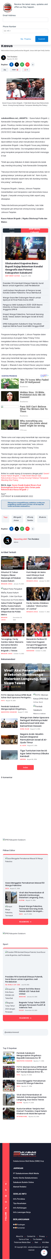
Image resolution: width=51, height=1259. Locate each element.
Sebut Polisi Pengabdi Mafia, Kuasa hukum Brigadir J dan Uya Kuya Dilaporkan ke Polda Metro (12, 609)
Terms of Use (24, 1239)
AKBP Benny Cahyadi (34, 230)
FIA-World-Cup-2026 (12, 985)
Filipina (7, 687)
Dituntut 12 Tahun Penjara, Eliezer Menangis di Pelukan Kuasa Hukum (11, 576)
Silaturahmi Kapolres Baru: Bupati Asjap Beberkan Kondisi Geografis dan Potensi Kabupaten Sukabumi (24, 268)
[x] (17, 64)
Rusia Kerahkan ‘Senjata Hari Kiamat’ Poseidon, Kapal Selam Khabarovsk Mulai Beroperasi (32, 1111)
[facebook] (11, 64)
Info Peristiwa (19, 1199)
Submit (41, 39)
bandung (22, 997)
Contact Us (31, 1236)
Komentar (21, 1228)
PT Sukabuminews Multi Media (26, 1173)
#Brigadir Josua (17, 518)
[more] (33, 64)
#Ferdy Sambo (30, 518)
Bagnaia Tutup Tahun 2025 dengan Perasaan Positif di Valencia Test (32, 1005)
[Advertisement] (26, 1135)
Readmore (24, 922)
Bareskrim (30, 651)
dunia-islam (24, 729)
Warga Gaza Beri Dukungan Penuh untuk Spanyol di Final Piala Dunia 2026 (22, 298)
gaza (7, 888)
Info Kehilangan (20, 1208)
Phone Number (9, 26)
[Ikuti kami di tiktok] (6, 1208)
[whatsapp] (22, 64)
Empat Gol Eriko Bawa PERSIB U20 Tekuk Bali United (29, 991)
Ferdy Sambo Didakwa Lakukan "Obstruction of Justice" (37, 606)
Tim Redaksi (37, 1239)
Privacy (42, 1236)
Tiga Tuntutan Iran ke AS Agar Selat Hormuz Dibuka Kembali (34, 753)
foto (3, 700)
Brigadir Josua (6, 584)
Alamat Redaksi (19, 1187)
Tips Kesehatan (19, 1203)
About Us (19, 1236)
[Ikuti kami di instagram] (6, 1196)
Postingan (21, 1225)
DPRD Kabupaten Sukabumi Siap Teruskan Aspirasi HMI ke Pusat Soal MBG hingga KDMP (23, 325)
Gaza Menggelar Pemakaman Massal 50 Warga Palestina (24, 884)
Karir (36, 1242)
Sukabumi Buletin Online (23, 1182)
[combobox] (7, 31)
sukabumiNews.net (34, 1247)
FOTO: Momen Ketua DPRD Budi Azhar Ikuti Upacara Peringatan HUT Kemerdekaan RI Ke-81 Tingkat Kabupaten (16, 696)
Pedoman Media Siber (22, 1242)
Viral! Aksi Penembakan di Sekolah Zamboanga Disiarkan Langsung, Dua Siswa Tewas (25, 676)
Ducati (21, 1010)
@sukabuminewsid (12, 1032)
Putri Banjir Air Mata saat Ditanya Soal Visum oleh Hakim (36, 575)
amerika (23, 759)
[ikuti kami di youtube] (6, 1202)
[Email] (27, 64)
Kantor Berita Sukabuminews (25, 1178)
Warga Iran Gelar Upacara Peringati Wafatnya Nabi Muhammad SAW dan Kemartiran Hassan (34, 721)
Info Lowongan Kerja (22, 1212)
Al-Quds (23, 745)
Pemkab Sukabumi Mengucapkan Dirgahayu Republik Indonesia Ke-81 (13, 707)
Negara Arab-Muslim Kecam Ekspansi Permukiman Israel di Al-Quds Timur (33, 738)
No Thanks (26, 39)
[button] (18, 80)
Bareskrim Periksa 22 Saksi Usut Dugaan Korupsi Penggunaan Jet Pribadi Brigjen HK (36, 643)
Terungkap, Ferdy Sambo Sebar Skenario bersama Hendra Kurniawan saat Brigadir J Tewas (12, 645)
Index (25, 767)
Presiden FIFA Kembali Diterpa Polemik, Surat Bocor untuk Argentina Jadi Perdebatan (23, 284)
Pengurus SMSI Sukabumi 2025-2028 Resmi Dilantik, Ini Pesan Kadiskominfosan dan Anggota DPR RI (22, 307)
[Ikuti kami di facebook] (6, 1184)
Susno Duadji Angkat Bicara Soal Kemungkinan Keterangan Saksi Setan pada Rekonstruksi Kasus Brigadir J (21, 487)
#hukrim (42, 517)
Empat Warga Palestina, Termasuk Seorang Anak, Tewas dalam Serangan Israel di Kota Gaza (23, 316)
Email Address (9, 15)
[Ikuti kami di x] (6, 1190)
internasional (22, 1116)
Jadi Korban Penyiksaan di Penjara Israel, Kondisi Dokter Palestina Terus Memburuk (22, 291)
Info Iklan (45, 1242)
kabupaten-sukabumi (9, 712)
